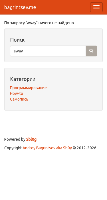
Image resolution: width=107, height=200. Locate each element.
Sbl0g (31, 139)
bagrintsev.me (20, 7)
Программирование (28, 87)
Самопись (19, 99)
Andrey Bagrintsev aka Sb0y (47, 148)
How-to (16, 93)
